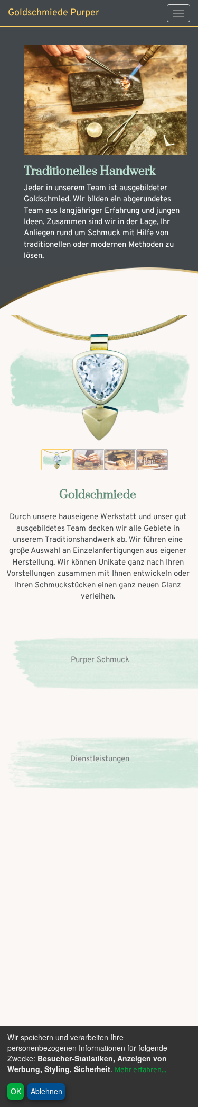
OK (16, 1091)
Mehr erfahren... (140, 1070)
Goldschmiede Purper (53, 13)
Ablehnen (46, 1091)
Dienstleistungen (99, 759)
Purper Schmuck (100, 660)
